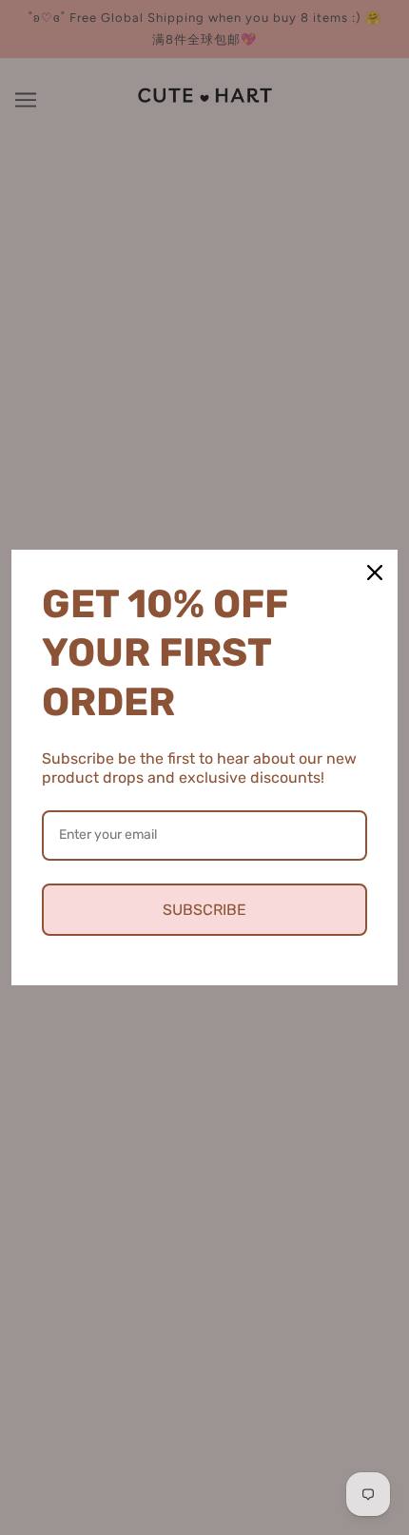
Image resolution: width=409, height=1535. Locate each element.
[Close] (375, 572)
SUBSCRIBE (204, 910)
